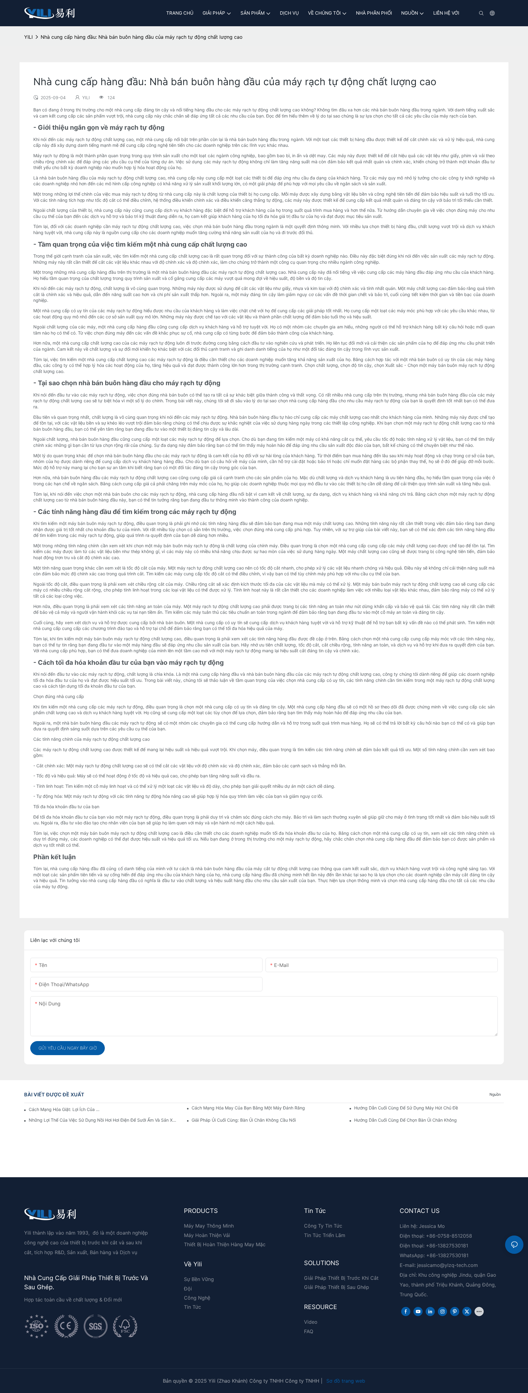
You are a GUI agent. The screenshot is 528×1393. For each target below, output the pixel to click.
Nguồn (495, 1094)
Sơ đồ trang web (345, 1381)
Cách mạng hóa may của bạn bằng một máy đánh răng (248, 1107)
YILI (28, 37)
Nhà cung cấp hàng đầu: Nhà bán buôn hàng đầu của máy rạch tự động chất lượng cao (142, 37)
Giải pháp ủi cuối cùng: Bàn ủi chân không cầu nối (244, 1120)
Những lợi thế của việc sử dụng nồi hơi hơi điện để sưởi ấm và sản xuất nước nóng (103, 1120)
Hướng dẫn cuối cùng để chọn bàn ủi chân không (405, 1120)
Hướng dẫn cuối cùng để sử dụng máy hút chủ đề (406, 1107)
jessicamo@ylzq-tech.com (447, 1265)
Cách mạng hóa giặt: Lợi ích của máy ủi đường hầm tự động (65, 1109)
